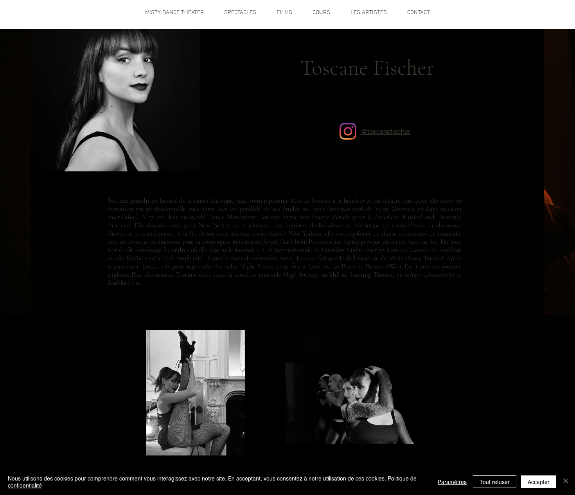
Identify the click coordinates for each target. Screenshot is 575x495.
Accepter (539, 482)
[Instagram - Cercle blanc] (468, 14)
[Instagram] (348, 131)
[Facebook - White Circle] (500, 14)
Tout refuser (495, 482)
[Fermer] (565, 482)
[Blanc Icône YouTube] (484, 14)
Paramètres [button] (452, 482)
